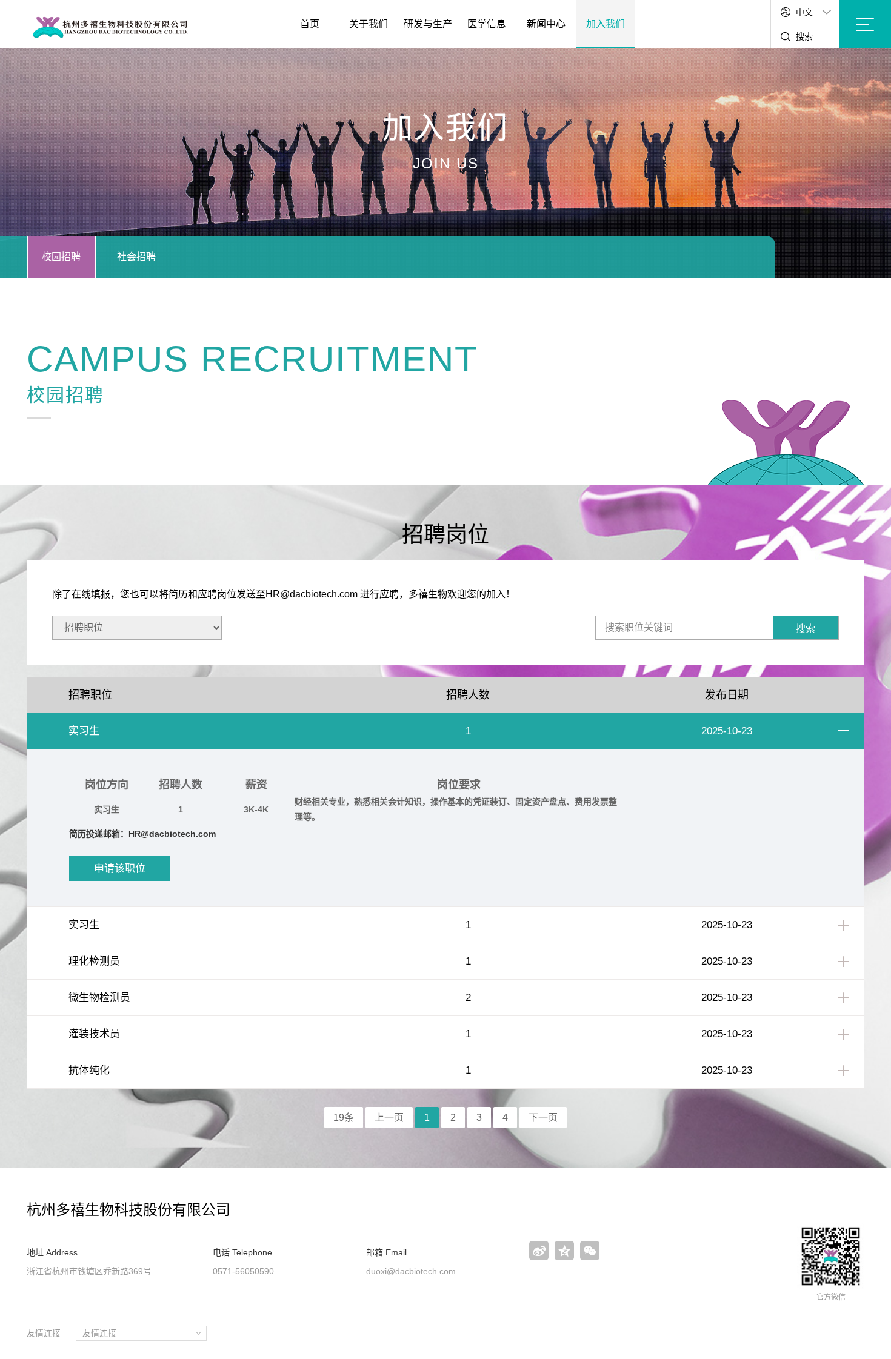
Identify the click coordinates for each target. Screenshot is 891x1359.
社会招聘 (136, 256)
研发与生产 (428, 24)
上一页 (389, 1117)
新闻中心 (546, 24)
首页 (309, 24)
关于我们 (368, 24)
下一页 (543, 1117)
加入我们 (605, 24)
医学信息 (486, 24)
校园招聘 (61, 256)
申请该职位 (119, 868)
